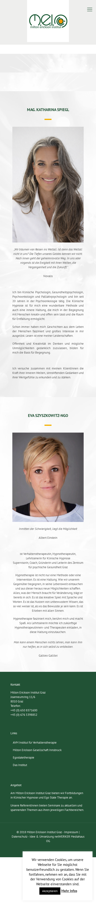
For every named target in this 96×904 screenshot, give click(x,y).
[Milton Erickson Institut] (48, 21)
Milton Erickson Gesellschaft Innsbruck (37, 750)
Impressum (71, 832)
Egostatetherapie (23, 757)
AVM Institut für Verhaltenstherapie (35, 743)
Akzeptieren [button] (50, 891)
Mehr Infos (69, 891)
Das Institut (20, 765)
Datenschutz (19, 837)
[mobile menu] (90, 9)
